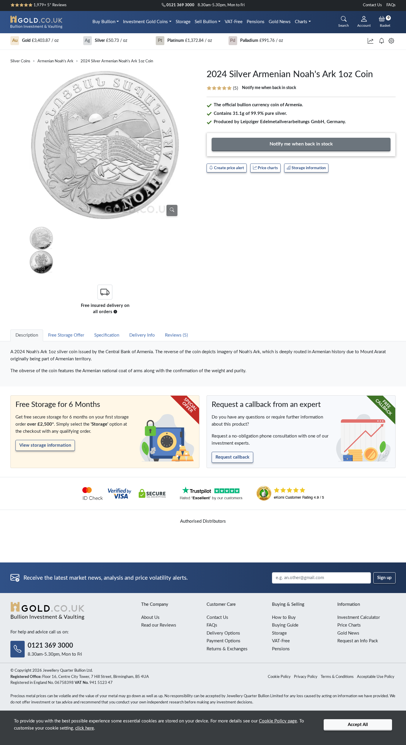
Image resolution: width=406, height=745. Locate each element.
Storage (183, 22)
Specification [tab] (106, 335)
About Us (150, 617)
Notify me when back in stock (269, 88)
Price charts (267, 168)
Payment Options (223, 641)
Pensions (256, 22)
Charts (301, 22)
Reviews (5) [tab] (176, 335)
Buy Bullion (103, 22)
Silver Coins (20, 61)
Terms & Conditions (337, 677)
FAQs (391, 5)
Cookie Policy (279, 677)
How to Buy (284, 617)
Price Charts (349, 625)
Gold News (280, 22)
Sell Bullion (206, 22)
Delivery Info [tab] (142, 335)
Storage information (308, 168)
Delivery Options (223, 633)
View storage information (45, 445)
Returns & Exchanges (227, 649)
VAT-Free (234, 22)
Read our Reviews (158, 625)
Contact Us (372, 5)
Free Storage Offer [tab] (66, 335)
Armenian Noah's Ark (55, 61)
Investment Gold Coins (145, 22)
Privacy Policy (305, 677)
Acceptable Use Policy (375, 677)
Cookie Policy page (278, 721)
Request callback (232, 457)
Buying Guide (285, 625)
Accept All (358, 724)
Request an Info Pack (357, 641)
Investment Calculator (358, 617)
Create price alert (228, 168)
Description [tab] (26, 335)
